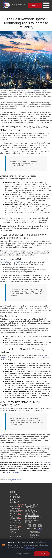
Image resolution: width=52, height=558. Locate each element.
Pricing (35, 5)
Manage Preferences (23, 554)
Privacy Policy (29, 547)
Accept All (42, 554)
